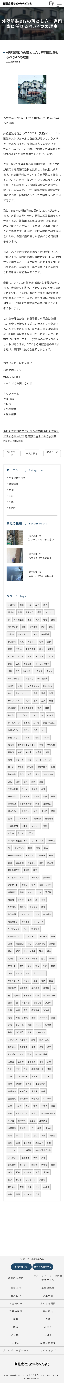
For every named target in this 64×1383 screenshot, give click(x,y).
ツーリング (48, 774)
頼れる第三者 (14, 870)
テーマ (21, 833)
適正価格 (28, 663)
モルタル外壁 (41, 1054)
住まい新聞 (13, 789)
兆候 (22, 892)
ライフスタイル (15, 700)
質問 (10, 759)
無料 (10, 1135)
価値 (35, 1157)
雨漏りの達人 (49, 722)
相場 (22, 604)
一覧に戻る (32, 453)
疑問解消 (49, 818)
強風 (53, 619)
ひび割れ (12, 907)
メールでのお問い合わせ (17, 383)
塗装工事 (39, 1142)
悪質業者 (24, 1047)
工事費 (21, 1061)
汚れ (49, 1061)
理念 (41, 951)
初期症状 (12, 892)
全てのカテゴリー (18, 477)
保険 (10, 1084)
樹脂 (24, 627)
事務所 (27, 870)
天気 (22, 641)
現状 (28, 1106)
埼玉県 (46, 1172)
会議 (10, 862)
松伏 (41, 641)
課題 (47, 708)
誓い (10, 1179)
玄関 (22, 1187)
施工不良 (24, 988)
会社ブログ (42, 767)
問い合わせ (13, 811)
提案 (37, 966)
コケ (39, 892)
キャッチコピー (23, 693)
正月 (26, 1010)
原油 (35, 1135)
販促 (51, 855)
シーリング (38, 921)
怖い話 (11, 1120)
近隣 (10, 1024)
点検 (37, 1194)
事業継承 (28, 995)
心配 (10, 1106)
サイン (21, 899)
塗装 (10, 649)
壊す (49, 1047)
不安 (30, 774)
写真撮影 (26, 921)
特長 (30, 848)
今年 (10, 1010)
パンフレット (22, 1076)
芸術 (10, 818)
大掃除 (17, 995)
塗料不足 (12, 1091)
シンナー (47, 1098)
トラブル (38, 671)
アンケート (13, 884)
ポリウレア (13, 627)
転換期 (48, 1024)
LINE (10, 781)
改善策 (27, 722)
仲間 (37, 995)
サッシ (49, 671)
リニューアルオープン (17, 877)
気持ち (11, 958)
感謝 (35, 980)
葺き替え (12, 1047)
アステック (13, 1157)
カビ (43, 899)
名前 (10, 1032)
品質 (43, 789)
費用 (30, 656)
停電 (45, 619)
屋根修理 (12, 803)
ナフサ (19, 1135)
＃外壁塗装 (19, 619)
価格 (18, 663)
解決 (33, 781)
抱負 (10, 1017)
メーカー (49, 612)
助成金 (38, 752)
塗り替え (12, 1187)
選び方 (11, 612)
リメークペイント (16, 656)
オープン (35, 877)
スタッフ (28, 737)
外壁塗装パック (15, 936)
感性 (53, 811)
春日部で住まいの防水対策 (40, 436)
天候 (37, 1172)
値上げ (34, 1113)
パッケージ (30, 936)
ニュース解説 (25, 1150)
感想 (45, 826)
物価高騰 (12, 1128)
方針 (43, 700)
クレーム (20, 1024)
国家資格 (29, 855)
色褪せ (44, 1164)
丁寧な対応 (40, 1084)
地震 (30, 619)
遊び (43, 958)
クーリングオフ (42, 663)
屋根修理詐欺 (26, 803)
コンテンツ (19, 848)
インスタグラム (32, 686)
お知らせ (37, 1002)
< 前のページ (11, 453)
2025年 (48, 1002)
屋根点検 (24, 1091)
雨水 (29, 1054)
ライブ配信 (23, 715)
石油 (43, 1135)
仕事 (53, 767)
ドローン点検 (29, 951)
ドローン (43, 936)
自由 (10, 973)
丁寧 (41, 1061)
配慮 (10, 1113)
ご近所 (29, 1084)
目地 (25, 929)
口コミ (25, 826)
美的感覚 (35, 988)
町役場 (30, 767)
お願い (25, 884)
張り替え (35, 929)
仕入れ (48, 1128)
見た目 (44, 811)
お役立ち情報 (22, 1017)
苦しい (38, 1024)
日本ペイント (22, 1113)
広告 (22, 966)
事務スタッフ (14, 737)
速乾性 (11, 634)
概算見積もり (37, 1069)
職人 (41, 649)
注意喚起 (47, 803)
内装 (11, 495)
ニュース (12, 1150)
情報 (41, 744)
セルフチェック (15, 678)
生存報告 (28, 1142)
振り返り (33, 907)
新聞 (41, 781)
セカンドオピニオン (26, 744)
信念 (49, 951)
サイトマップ (48, 1350)
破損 (41, 1047)
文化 (43, 730)
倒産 (10, 1142)
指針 (35, 700)
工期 (37, 914)
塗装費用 (26, 796)
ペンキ (19, 1106)
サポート (20, 759)
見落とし (29, 678)
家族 (43, 693)
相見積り (47, 914)
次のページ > (52, 453)
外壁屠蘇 (12, 774)
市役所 (20, 767)
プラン (30, 833)
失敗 (49, 1142)
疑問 (26, 781)
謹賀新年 (35, 1010)
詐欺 (37, 803)
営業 (43, 980)
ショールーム (26, 914)
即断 (33, 1017)
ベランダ (31, 641)
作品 (35, 693)
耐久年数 (33, 627)
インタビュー (49, 995)
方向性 (36, 722)
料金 (30, 604)
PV (9, 848)
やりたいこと (39, 973)
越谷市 (11, 752)
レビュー (35, 826)
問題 (53, 966)
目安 (45, 796)
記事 (10, 1002)
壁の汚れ (22, 1120)
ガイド (50, 656)
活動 (18, 1142)
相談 (10, 671)
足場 (20, 686)
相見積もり (13, 921)
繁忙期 (48, 892)
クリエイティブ (22, 818)
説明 (30, 1024)
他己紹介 (20, 1032)
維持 (53, 1164)
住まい (19, 649)
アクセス (51, 840)
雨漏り (46, 1187)
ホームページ (14, 722)
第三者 (50, 862)
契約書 (19, 1084)
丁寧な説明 (13, 826)
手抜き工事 (30, 649)
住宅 (35, 730)
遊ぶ (10, 1172)
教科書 (34, 1164)
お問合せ (26, 811)
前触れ (30, 892)
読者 (18, 781)
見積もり (29, 612)
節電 (30, 1187)
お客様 (27, 980)
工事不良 (31, 1061)
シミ (10, 1069)
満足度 (34, 789)
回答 (30, 759)
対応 (45, 966)
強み (39, 708)
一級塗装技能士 (15, 855)
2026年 (46, 1010)
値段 (53, 1106)
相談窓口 (20, 944)
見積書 (36, 796)
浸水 (18, 1069)
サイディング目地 (15, 1054)
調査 (10, 951)
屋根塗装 (45, 634)
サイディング (14, 929)
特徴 (38, 848)
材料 (28, 1135)
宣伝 (30, 966)
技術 (35, 811)
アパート (12, 966)
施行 (51, 627)
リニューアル (37, 840)
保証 (10, 1076)
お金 (10, 663)
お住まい (31, 862)
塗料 (39, 612)
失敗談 (11, 1061)
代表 (47, 752)
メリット (39, 656)
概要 (18, 1172)
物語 (53, 936)
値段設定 (12, 988)
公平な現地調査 (26, 708)
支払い (19, 973)
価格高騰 (35, 1098)
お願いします (45, 884)
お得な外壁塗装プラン (18, 840)
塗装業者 (26, 1157)
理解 (41, 862)
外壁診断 (27, 671)
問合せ (27, 730)
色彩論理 (41, 855)
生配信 (11, 715)
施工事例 (20, 862)
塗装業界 (43, 1120)
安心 (22, 774)
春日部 (19, 1179)
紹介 (37, 737)
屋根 (15, 440)
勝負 (43, 907)
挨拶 (18, 1010)
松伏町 (11, 744)
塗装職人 (12, 1098)
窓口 (30, 944)
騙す (33, 1047)
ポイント (24, 1164)
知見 (53, 1017)
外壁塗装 (7, 440)
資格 (43, 1157)
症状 (30, 899)
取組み (32, 1120)
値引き (11, 686)
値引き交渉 (42, 678)
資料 (49, 1069)
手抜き (44, 1106)
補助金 (29, 752)
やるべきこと (14, 980)
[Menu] (59, 3)
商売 (51, 980)
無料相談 (28, 1194)
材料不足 (28, 1172)
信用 (30, 1032)
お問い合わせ (14, 730)
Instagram (47, 686)
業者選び (36, 1076)
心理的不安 (40, 944)
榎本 (37, 774)
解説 (18, 951)
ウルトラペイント (43, 1150)
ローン (11, 767)
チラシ (52, 958)
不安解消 (37, 818)
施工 (35, 1106)
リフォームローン (43, 759)
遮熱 (10, 1194)
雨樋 (18, 1194)
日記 (26, 1069)
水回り (12, 507)
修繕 (51, 700)
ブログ (46, 737)
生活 (51, 693)
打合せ (50, 715)
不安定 (52, 1135)
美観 (39, 1128)
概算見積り (13, 796)
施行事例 (12, 914)
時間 (28, 973)
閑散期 (11, 899)
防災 (37, 619)
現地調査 (12, 708)
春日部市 (12, 641)
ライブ (34, 715)
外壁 (20, 752)
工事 (37, 604)
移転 (35, 870)
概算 (53, 796)
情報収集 (51, 744)
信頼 (20, 612)
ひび (37, 1187)
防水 (20, 440)
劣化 (33, 1039)
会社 (10, 693)
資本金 (34, 1091)
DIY (17, 671)
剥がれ (23, 907)
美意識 (46, 988)
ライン (25, 789)
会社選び (12, 1164)
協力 (33, 884)
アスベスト (40, 1032)
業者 (45, 604)
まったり (47, 877)
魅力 (46, 848)
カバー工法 (44, 1039)
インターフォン (48, 1113)
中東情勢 (24, 1098)
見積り (50, 649)
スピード (43, 1017)
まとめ (11, 833)
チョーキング (24, 634)
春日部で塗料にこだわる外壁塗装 (23, 431)
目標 (10, 944)
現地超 (52, 944)
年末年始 (26, 1002)
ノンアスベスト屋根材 (17, 1039)
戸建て (42, 1179)
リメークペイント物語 (27, 958)
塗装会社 (24, 1128)
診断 (49, 641)
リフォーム (30, 1179)
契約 (28, 700)
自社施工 (47, 1076)
